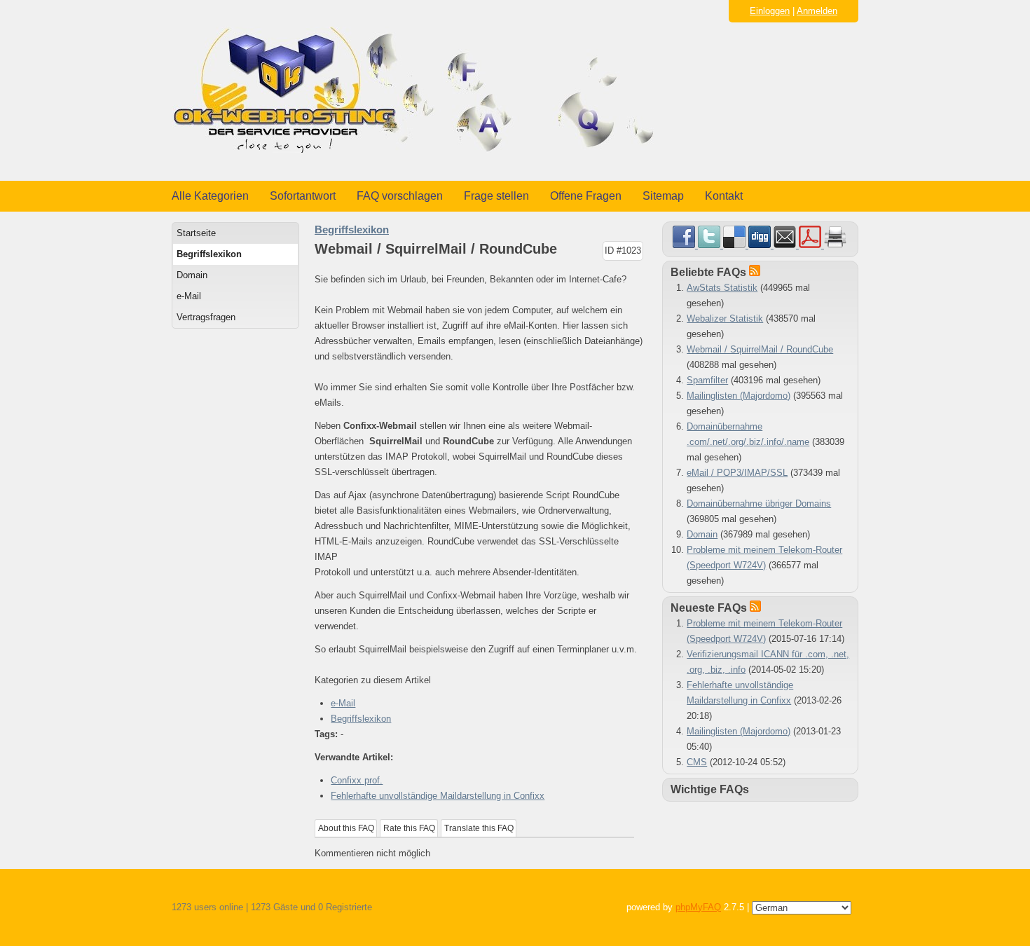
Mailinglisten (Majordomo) (738, 395)
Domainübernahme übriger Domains (759, 503)
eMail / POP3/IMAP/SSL (737, 472)
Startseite (196, 233)
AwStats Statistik (722, 287)
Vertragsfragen (206, 317)
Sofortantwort (303, 196)
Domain (192, 275)
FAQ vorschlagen (400, 196)
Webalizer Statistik (725, 318)
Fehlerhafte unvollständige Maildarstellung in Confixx (437, 795)
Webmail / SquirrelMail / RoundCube (760, 349)
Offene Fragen (586, 196)
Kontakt (724, 196)
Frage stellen (496, 196)
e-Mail (189, 296)
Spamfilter (707, 380)
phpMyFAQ (698, 907)
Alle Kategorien (210, 196)
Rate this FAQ (409, 828)
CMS (697, 762)
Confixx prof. (357, 780)
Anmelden (817, 11)
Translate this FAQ (479, 828)
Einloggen (770, 11)
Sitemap (663, 196)
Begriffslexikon (209, 254)
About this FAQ (346, 828)
